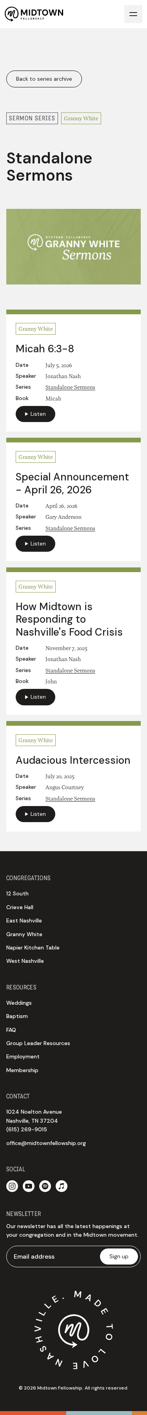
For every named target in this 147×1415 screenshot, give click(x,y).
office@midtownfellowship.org (46, 1143)
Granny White (24, 934)
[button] (133, 14)
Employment (23, 1056)
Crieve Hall (19, 907)
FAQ (11, 1029)
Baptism (17, 1016)
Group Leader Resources (38, 1043)
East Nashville (24, 920)
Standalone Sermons (70, 387)
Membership (22, 1070)
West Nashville (25, 960)
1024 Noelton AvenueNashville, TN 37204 (34, 1120)
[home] (34, 14)
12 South (17, 893)
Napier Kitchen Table (33, 947)
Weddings (19, 1002)
